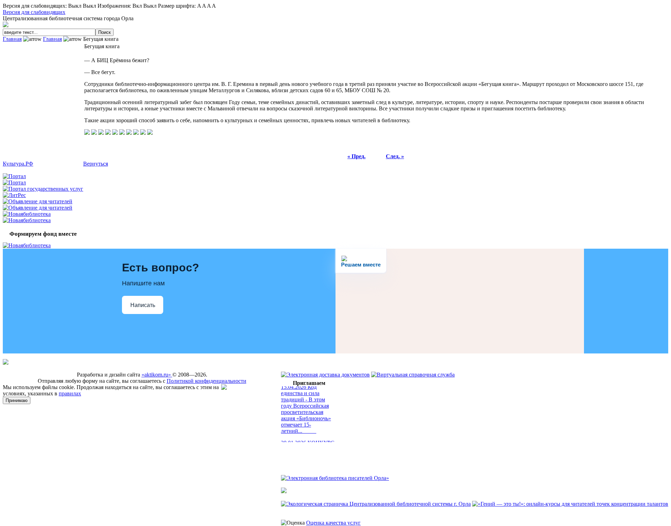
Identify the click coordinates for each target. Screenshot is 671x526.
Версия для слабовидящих (34, 12)
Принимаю (17, 400)
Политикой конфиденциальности (206, 381)
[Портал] (14, 176)
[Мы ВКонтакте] (225, 388)
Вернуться (95, 164)
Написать (142, 305)
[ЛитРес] (14, 195)
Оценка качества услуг (333, 523)
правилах (70, 393)
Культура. (18, 164)
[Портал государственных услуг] (43, 189)
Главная (12, 39)
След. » (395, 156)
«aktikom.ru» (157, 375)
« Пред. (356, 156)
